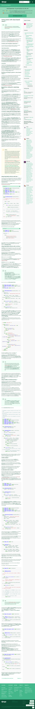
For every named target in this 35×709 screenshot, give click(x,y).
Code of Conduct (3, 695)
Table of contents (27, 73)
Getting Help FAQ (16, 687)
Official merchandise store (28, 690)
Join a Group (10, 687)
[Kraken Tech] (25, 162)
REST (9, 389)
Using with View (30, 50)
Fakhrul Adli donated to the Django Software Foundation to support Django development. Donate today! (29, 25)
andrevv (25, 704)
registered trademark (24, 706)
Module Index (28, 95)
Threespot (25, 702)
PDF (32, 117)
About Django (3, 687)
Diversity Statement (4, 696)
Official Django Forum (27, 105)
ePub (24, 118)
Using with (30, 53)
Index (25, 95)
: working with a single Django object (30, 41)
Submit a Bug (10, 691)
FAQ (24, 91)
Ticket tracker (26, 110)
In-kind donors (15, 701)
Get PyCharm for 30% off (17, 15)
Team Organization (4, 691)
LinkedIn (20, 694)
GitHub (20, 687)
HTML (30, 117)
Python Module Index (28, 76)
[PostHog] (25, 186)
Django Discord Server (27, 101)
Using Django (27, 82)
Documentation (6, 5)
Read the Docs (29, 119)
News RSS (20, 695)
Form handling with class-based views (7, 678)
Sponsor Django (27, 687)
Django (4, 2)
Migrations (19, 678)
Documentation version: (30, 705)
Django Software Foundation (8, 706)
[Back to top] (33, 707)
